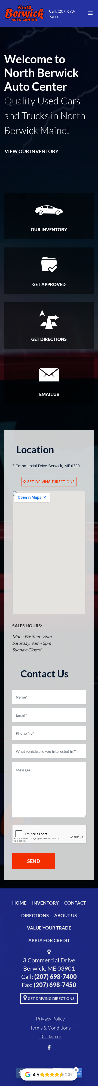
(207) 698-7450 (55, 984)
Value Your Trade (49, 928)
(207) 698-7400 (55, 976)
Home (19, 903)
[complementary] (81, 1069)
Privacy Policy (50, 1019)
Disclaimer (50, 1036)
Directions (35, 915)
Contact (75, 903)
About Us (65, 915)
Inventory (45, 903)
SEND (33, 861)
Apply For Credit (49, 940)
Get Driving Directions (50, 481)
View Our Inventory (32, 151)
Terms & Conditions (50, 1028)
